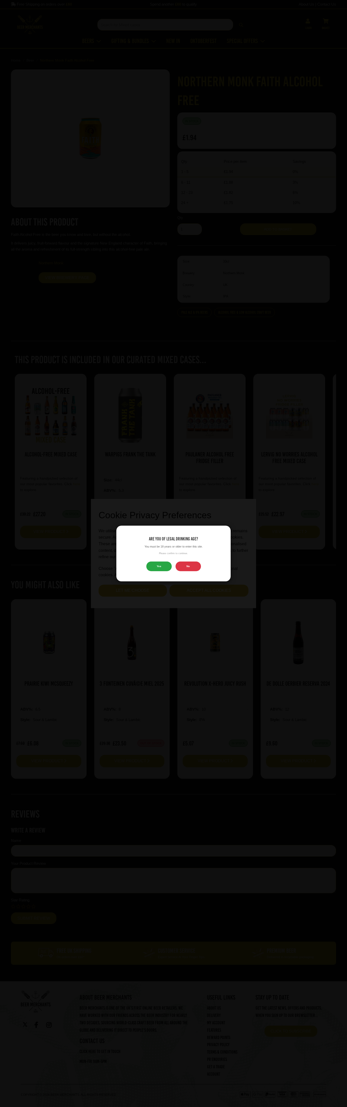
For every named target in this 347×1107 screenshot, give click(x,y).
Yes (159, 566)
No (188, 566)
